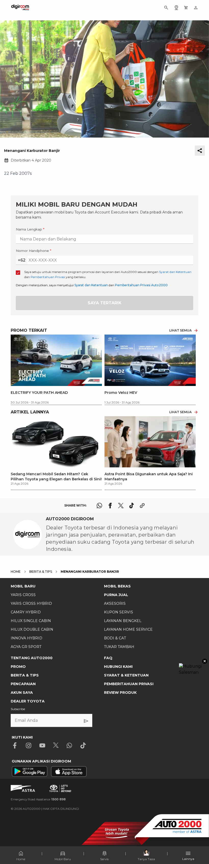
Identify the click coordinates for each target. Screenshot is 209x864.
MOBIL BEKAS (117, 586)
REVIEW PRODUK (120, 692)
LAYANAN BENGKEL (122, 620)
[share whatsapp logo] (99, 505)
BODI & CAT (115, 638)
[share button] (200, 151)
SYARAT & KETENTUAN (126, 675)
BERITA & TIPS (25, 675)
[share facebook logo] (110, 505)
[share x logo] (121, 505)
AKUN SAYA (22, 692)
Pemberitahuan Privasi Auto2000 (141, 285)
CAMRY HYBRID (26, 612)
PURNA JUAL (116, 595)
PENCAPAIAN (23, 684)
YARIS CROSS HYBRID (31, 603)
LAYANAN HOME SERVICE (128, 629)
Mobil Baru (63, 859)
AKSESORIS (115, 603)
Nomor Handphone (33, 251)
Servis (104, 859)
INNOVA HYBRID (26, 638)
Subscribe (18, 709)
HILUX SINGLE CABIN (31, 620)
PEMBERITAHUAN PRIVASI (128, 684)
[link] (56, 451)
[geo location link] (176, 7)
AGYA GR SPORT (26, 646)
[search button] (166, 7)
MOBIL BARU (23, 586)
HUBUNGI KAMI (118, 666)
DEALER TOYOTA (28, 701)
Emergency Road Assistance (38, 799)
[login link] (195, 7)
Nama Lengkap (30, 229)
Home (20, 859)
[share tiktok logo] (131, 505)
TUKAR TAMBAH (119, 646)
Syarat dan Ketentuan (91, 285)
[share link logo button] (142, 505)
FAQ (108, 658)
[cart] (186, 7)
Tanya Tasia (146, 859)
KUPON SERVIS (118, 612)
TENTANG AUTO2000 (32, 658)
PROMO (18, 666)
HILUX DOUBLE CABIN (32, 629)
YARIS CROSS (23, 595)
